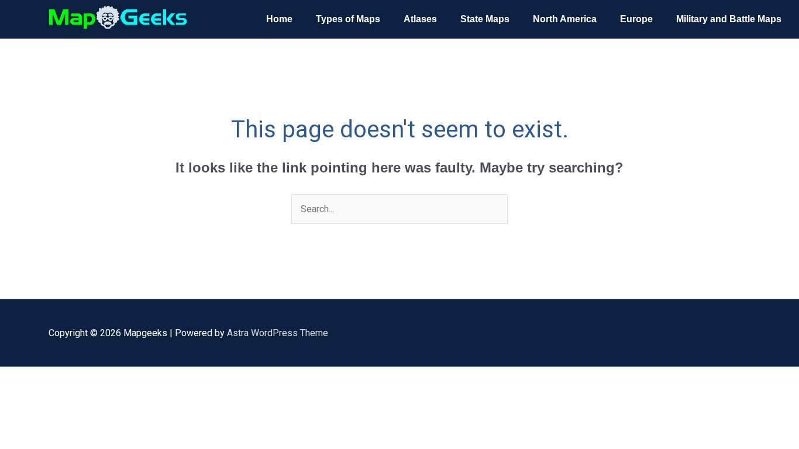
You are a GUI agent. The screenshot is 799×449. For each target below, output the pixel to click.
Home (279, 19)
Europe (636, 19)
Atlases (420, 19)
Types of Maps (348, 19)
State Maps (484, 19)
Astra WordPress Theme (277, 333)
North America (565, 19)
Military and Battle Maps (728, 19)
